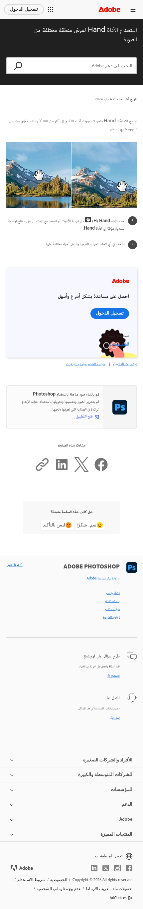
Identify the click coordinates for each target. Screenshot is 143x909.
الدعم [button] (127, 804)
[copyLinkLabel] (42, 470)
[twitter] (105, 868)
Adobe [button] (125, 819)
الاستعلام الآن (113, 676)
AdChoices (118, 897)
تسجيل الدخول (24, 9)
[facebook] (129, 868)
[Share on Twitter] (81, 470)
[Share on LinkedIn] (62, 470)
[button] (50, 9)
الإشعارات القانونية (125, 364)
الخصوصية (58, 879)
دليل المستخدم (112, 609)
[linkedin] (94, 868)
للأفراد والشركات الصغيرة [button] (107, 760)
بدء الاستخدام (112, 601)
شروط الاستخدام (31, 879)
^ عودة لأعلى (15, 565)
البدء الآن (115, 718)
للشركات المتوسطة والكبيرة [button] (105, 774)
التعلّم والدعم (113, 593)
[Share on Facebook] (101, 470)
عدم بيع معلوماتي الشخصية (59, 888)
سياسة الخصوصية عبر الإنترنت (85, 364)
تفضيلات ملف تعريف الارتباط (108, 888)
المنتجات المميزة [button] (116, 834)
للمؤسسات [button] (121, 789)
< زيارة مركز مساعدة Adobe (103, 579)
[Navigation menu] (133, 9)
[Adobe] (109, 9)
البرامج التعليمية (111, 617)
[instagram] (117, 868)
